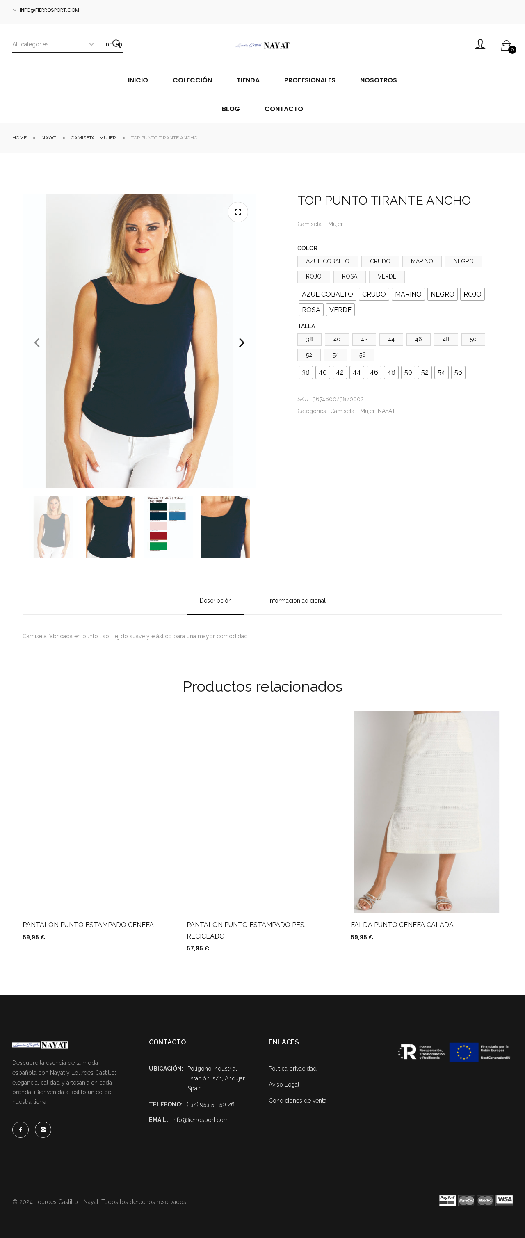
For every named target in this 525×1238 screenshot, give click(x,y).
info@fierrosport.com (200, 1120)
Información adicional (297, 600)
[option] (53, 527)
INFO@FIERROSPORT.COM (49, 10)
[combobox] (57, 44)
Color (307, 248)
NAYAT (48, 138)
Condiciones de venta (297, 1100)
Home (19, 138)
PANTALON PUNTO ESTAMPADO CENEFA (88, 925)
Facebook (20, 1130)
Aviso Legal (284, 1084)
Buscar (117, 44)
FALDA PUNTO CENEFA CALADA (402, 925)
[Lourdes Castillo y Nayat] (262, 45)
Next (242, 343)
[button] (238, 212)
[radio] (327, 294)
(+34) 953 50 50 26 (211, 1104)
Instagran (43, 1130)
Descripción (216, 600)
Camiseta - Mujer (93, 138)
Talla (306, 326)
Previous (37, 343)
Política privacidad (293, 1068)
